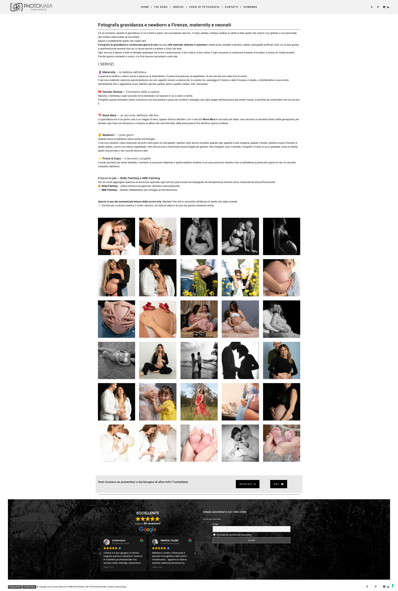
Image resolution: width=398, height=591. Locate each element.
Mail (277, 484)
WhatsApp (245, 484)
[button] (195, 553)
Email (215, 524)
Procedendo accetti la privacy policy (234, 535)
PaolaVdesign (120, 587)
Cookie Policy (29, 587)
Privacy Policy (15, 587)
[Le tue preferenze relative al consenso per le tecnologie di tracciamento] (393, 586)
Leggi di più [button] (109, 567)
